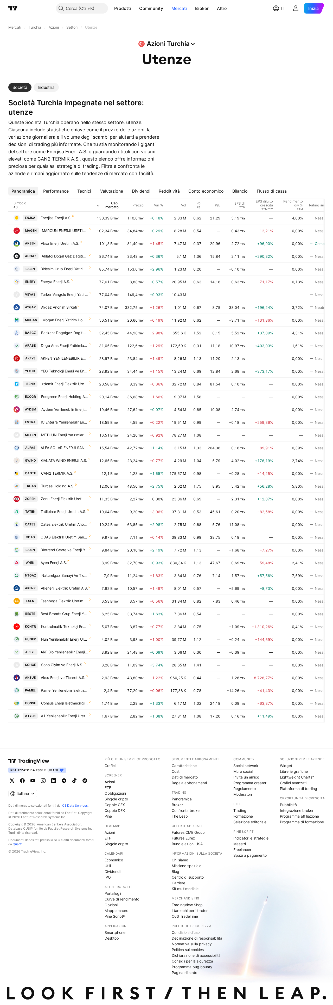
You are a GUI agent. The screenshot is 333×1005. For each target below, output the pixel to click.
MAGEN (31, 230)
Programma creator (249, 783)
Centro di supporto (188, 877)
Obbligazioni (115, 793)
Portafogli (113, 893)
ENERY (30, 282)
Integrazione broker (296, 810)
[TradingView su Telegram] (64, 780)
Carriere (178, 883)
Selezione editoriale (249, 822)
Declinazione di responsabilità (197, 938)
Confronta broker (186, 810)
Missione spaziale (186, 865)
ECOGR (30, 397)
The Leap (180, 816)
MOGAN (31, 320)
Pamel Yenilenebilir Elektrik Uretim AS (64, 690)
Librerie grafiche (294, 771)
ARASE (30, 345)
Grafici (110, 765)
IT (282, 8)
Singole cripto (116, 799)
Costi (176, 771)
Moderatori (242, 794)
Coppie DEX (115, 810)
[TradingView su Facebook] (22, 780)
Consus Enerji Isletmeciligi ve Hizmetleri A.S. (64, 703)
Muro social (243, 771)
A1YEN (30, 716)
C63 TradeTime (185, 916)
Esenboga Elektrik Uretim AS (64, 601)
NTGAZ (30, 575)
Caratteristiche (184, 765)
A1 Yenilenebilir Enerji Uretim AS (64, 716)
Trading (239, 810)
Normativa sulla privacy (192, 944)
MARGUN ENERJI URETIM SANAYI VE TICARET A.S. (65, 230)
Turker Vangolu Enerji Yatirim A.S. (64, 294)
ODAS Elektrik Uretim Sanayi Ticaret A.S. (64, 537)
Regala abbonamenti (189, 783)
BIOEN (30, 550)
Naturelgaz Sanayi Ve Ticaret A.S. (64, 575)
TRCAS (30, 486)
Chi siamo (180, 860)
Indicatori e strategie (250, 838)
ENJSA (30, 218)
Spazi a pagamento (250, 855)
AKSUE (30, 677)
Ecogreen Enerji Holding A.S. (64, 396)
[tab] (19, 87)
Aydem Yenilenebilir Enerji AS (64, 409)
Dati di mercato (185, 777)
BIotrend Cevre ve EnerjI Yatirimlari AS (64, 550)
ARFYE (30, 652)
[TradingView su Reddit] (84, 780)
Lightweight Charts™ (297, 777)
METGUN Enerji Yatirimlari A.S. (64, 435)
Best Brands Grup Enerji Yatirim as (64, 613)
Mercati (179, 8)
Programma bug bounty (192, 967)
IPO (108, 877)
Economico (114, 860)
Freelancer (242, 849)
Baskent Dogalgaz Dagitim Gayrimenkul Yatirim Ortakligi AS (64, 332)
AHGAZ (30, 256)
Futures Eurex (183, 838)
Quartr (17, 844)
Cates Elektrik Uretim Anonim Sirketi (64, 524)
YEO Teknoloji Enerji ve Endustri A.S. (64, 371)
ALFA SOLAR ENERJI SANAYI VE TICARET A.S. (64, 447)
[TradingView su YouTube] (32, 780)
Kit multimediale (185, 888)
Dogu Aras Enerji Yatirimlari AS (64, 345)
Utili (108, 865)
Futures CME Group (188, 832)
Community (151, 8)
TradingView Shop (187, 905)
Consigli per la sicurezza (192, 961)
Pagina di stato (184, 972)
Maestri (239, 844)
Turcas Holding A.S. (57, 486)
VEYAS (30, 294)
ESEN (30, 601)
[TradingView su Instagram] (43, 780)
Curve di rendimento (122, 899)
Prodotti (122, 8)
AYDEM (30, 409)
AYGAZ (30, 307)
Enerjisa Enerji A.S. (56, 218)
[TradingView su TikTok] (74, 780)
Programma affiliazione (299, 816)
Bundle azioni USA (187, 844)
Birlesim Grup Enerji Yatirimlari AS (64, 269)
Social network (245, 765)
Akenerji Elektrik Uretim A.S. (64, 588)
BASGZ (30, 333)
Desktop (112, 938)
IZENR (30, 384)
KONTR (30, 626)
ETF (108, 787)
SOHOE (30, 665)
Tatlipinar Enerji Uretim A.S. (63, 511)
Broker (202, 8)
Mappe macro (116, 910)
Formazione (243, 816)
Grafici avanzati (293, 783)
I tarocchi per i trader (190, 910)
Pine (108, 816)
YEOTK (30, 371)
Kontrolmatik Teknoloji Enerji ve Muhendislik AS (64, 626)
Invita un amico (246, 777)
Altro (222, 8)
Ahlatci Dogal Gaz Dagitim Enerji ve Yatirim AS (65, 256)
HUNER (30, 639)
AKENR (30, 588)
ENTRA (30, 422)
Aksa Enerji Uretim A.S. (60, 243)
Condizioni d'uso (186, 932)
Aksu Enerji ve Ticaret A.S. (63, 677)
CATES (30, 524)
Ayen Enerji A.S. (54, 562)
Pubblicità (288, 804)
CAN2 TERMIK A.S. (57, 473)
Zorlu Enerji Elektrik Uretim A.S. (64, 499)
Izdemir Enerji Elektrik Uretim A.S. (64, 384)
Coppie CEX (115, 804)
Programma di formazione (302, 822)
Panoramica (182, 799)
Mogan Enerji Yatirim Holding (65, 320)
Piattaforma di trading (298, 788)
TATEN (30, 511)
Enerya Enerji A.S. (55, 281)
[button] (134, 8)
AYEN (30, 563)
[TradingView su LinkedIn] (53, 780)
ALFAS (30, 448)
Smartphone (115, 932)
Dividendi (112, 871)
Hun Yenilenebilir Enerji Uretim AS (64, 639)
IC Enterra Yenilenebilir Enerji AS (64, 422)
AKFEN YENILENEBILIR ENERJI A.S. (64, 358)
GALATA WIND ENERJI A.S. (64, 460)
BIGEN (30, 269)
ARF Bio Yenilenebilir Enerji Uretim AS (64, 652)
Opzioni (111, 905)
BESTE (30, 614)
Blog (175, 871)
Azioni (110, 782)
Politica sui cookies (188, 949)
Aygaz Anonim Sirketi (59, 307)
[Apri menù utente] (296, 8)
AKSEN (30, 243)
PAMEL (30, 690)
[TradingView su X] (12, 780)
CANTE (30, 473)
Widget (286, 765)
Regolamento (244, 788)
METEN (30, 435)
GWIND (30, 460)
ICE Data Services (74, 805)
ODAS (30, 537)
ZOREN (30, 499)
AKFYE (30, 358)
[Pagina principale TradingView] (13, 8)
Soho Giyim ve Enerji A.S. (62, 665)
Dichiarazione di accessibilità (196, 955)
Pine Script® (115, 916)
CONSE (30, 703)
